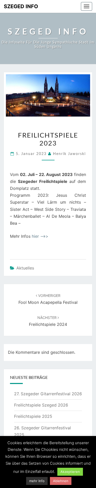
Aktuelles (25, 268)
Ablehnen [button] (60, 481)
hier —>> (40, 236)
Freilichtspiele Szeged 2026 (41, 405)
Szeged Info (21, 6)
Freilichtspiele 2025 (33, 416)
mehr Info (37, 481)
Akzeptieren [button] (70, 472)
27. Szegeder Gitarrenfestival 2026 (48, 393)
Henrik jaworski (69, 154)
